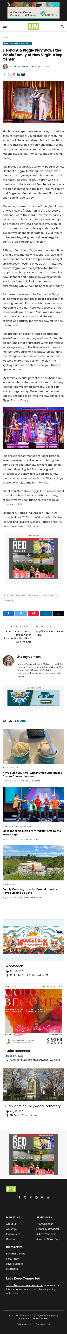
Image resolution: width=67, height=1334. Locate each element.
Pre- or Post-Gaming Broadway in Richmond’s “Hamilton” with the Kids (17, 636)
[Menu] (5, 26)
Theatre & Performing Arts (17, 43)
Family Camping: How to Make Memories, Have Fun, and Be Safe (30, 891)
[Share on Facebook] (5, 74)
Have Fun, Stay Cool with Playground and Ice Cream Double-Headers (32, 774)
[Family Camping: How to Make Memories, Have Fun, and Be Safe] (33, 862)
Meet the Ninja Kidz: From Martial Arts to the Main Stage (32, 832)
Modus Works (40, 1318)
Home (5, 37)
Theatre (8, 600)
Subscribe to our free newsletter (24, 1285)
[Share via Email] (23, 74)
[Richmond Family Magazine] (33, 26)
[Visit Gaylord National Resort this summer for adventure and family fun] (33, 698)
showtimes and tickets (23, 526)
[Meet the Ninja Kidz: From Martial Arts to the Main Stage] (33, 804)
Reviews (33, 595)
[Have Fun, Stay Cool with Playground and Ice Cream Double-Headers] (33, 746)
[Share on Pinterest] (14, 74)
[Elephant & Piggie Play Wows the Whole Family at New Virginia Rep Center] (33, 122)
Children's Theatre (14, 595)
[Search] (62, 26)
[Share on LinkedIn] (18, 74)
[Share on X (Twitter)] (9, 74)
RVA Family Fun (50, 595)
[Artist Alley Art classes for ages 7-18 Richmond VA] (33, 10)
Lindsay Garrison (23, 66)
